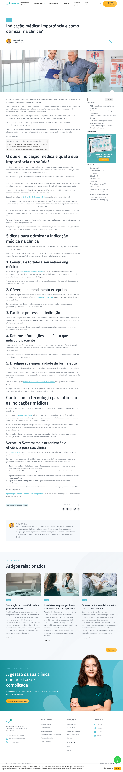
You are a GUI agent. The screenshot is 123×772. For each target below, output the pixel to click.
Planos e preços (77, 3)
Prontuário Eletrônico (47, 738)
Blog (99, 4)
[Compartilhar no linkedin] (63, 509)
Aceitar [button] (117, 768)
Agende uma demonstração (17, 701)
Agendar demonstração (110, 3)
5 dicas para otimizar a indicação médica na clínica (24, 147)
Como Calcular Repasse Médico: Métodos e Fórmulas (101, 127)
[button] (39, 4)
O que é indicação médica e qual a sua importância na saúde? (28, 144)
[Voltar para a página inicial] (9, 721)
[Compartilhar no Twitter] (67, 509)
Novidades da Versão (97, 189)
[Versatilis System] (12, 3)
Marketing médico (96, 184)
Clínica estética (95, 171)
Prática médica (95, 192)
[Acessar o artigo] (23, 584)
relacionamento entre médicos (32, 272)
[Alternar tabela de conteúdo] (45, 141)
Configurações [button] (108, 768)
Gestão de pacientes (46, 731)
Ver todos (111, 650)
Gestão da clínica (45, 728)
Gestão (92, 181)
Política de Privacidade (73, 731)
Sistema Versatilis (96, 197)
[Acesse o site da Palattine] (113, 763)
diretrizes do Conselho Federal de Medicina (39, 382)
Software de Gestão (97, 200)
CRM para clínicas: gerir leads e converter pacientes (101, 122)
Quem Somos (86, 3)
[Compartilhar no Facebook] (70, 509)
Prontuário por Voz (46, 742)
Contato (69, 738)
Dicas (92, 176)
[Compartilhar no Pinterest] (78, 509)
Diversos (93, 179)
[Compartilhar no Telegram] (74, 509)
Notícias (93, 186)
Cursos (92, 173)
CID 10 (94, 3)
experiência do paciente (44, 297)
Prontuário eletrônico (97, 194)
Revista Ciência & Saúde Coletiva (34, 197)
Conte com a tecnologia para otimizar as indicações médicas (28, 149)
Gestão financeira (46, 724)
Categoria (93, 168)
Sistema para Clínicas (24, 3)
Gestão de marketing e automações (51, 734)
